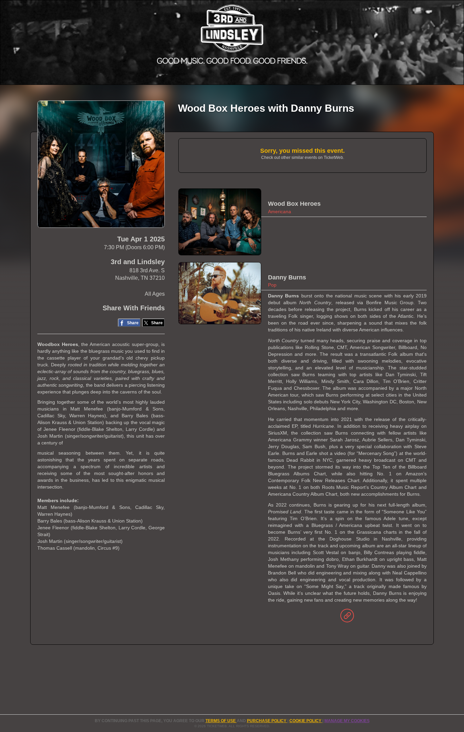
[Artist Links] (347, 617)
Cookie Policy (305, 720)
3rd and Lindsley (138, 262)
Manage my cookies (347, 720)
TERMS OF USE (221, 720)
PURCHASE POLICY (267, 720)
